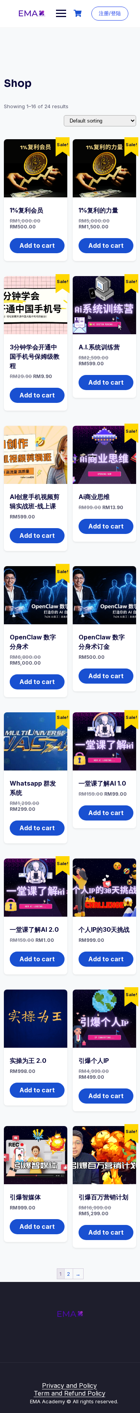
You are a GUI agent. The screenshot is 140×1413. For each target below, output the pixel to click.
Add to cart (37, 245)
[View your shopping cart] (79, 13)
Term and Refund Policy (69, 1393)
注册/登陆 (110, 13)
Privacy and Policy (69, 1385)
